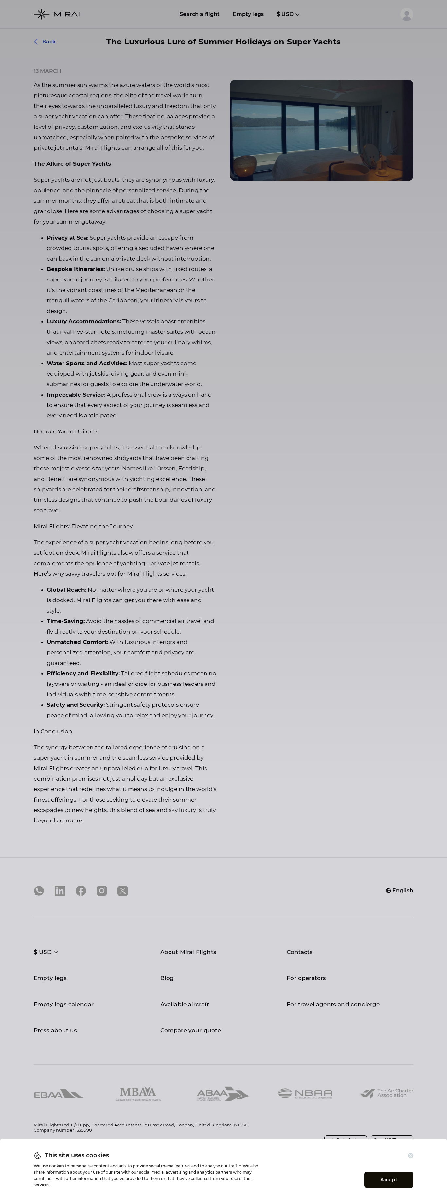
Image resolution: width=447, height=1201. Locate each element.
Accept (388, 1180)
